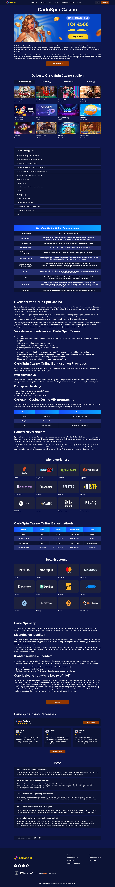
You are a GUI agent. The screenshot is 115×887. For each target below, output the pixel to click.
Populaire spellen (23, 81)
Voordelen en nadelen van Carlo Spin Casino (31, 167)
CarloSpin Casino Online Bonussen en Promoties (32, 171)
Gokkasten (89, 81)
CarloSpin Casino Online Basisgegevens (29, 159)
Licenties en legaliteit (23, 198)
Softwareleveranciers (23, 179)
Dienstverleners (21, 183)
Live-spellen (45, 81)
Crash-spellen (67, 81)
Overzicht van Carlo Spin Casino (27, 163)
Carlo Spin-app (21, 195)
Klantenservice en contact (25, 202)
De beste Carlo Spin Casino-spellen (28, 156)
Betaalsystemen (22, 191)
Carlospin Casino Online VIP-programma (29, 175)
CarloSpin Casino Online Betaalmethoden (30, 187)
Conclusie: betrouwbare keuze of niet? (29, 206)
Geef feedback (91, 722)
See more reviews (57, 751)
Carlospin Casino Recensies (25, 210)
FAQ (18, 214)
